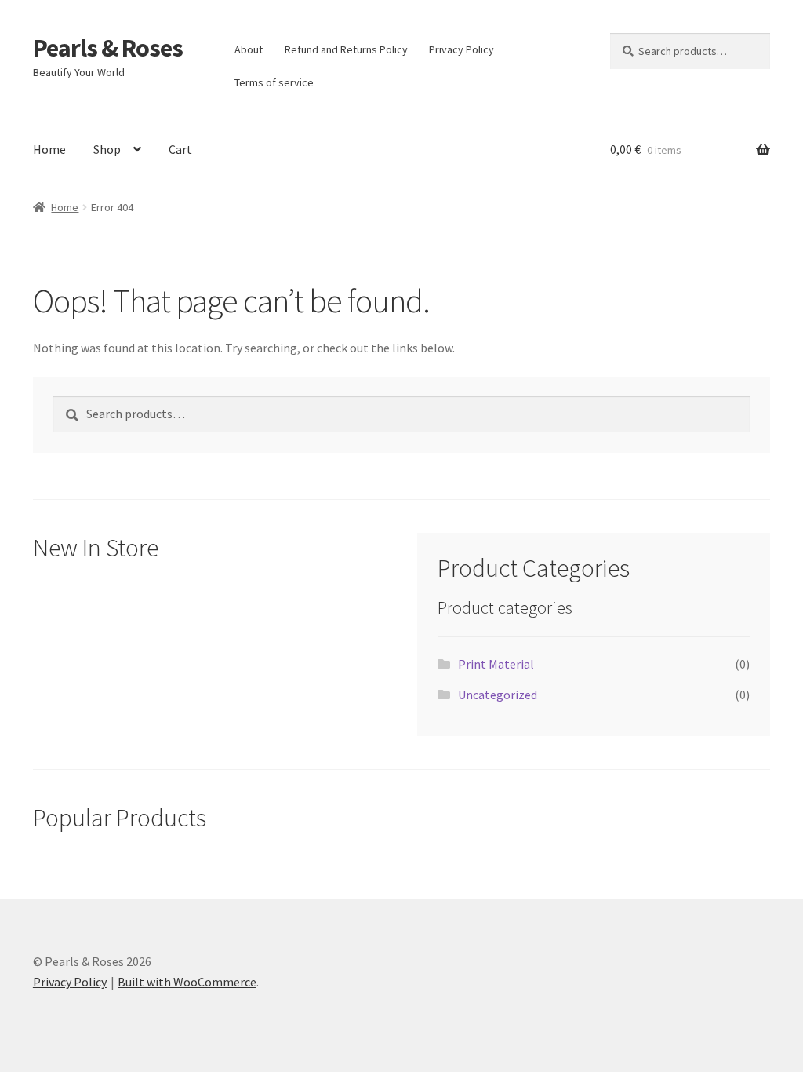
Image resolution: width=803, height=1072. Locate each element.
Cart (180, 149)
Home (49, 149)
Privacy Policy (461, 49)
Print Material (496, 664)
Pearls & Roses (108, 48)
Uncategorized (497, 694)
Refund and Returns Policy (346, 49)
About (248, 49)
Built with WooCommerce (187, 982)
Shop (107, 149)
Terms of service (274, 82)
